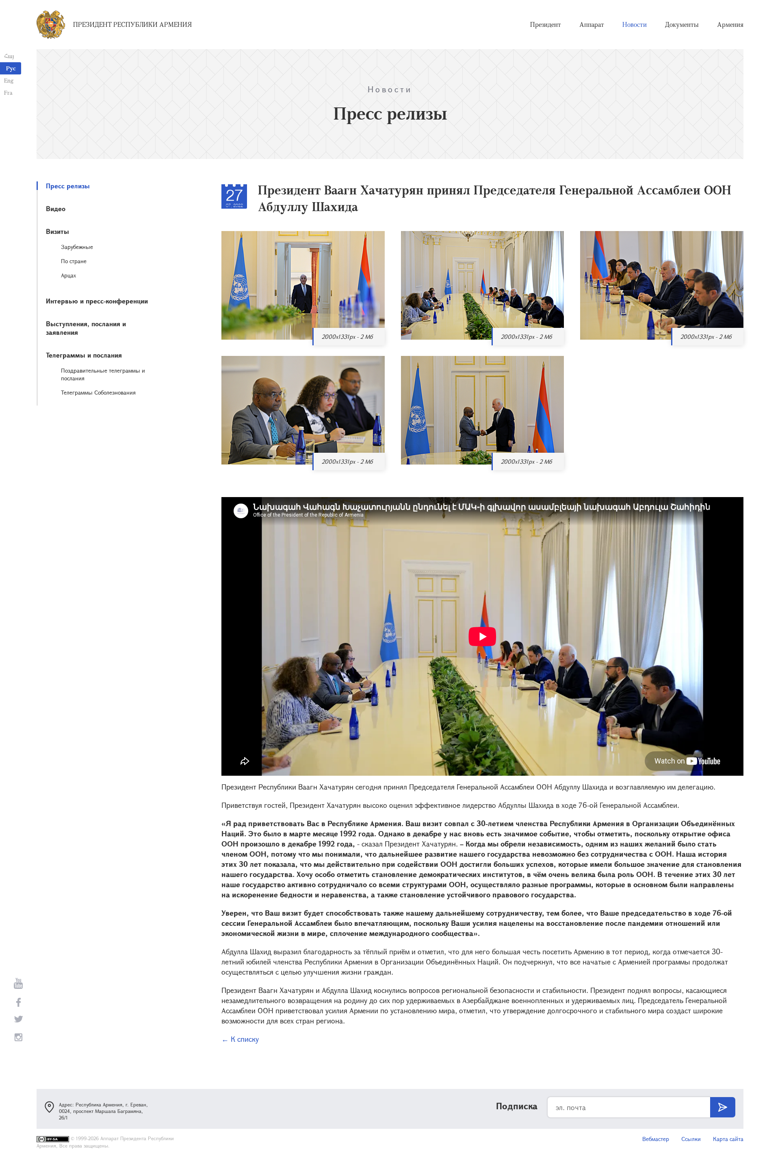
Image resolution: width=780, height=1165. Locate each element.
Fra (8, 92)
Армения (730, 24)
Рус (11, 68)
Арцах (68, 275)
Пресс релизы (68, 185)
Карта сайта (728, 1139)
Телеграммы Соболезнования (98, 392)
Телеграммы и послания (84, 355)
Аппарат (591, 24)
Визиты (57, 231)
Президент (545, 24)
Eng (8, 80)
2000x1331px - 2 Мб (347, 336)
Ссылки (691, 1139)
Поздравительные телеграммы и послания (103, 374)
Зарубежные (77, 247)
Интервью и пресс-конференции (97, 301)
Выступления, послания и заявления (86, 327)
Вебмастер (655, 1139)
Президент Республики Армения (132, 24)
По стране (74, 261)
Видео (55, 208)
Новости (634, 24)
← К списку (240, 1039)
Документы (682, 24)
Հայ (9, 56)
